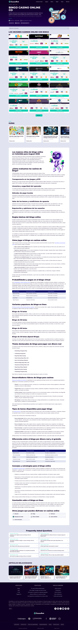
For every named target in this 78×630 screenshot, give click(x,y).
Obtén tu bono (19, 47)
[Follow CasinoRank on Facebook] (55, 609)
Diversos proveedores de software (19, 380)
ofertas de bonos (17, 411)
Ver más (38, 115)
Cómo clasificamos (58, 594)
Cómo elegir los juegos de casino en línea (37, 590)
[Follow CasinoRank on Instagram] (58, 609)
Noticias (67, 1)
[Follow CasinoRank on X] (60, 609)
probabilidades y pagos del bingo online (22, 282)
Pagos (57, 1)
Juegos (46, 1)
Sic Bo (19, 592)
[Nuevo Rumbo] (46, 619)
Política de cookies (40, 628)
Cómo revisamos (58, 592)
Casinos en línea (39, 1)
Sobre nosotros (58, 588)
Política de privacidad (58, 596)
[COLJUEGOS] (21, 619)
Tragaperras (18, 594)
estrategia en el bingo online (19, 468)
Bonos (52, 1)
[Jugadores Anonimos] (29, 619)
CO (9, 608)
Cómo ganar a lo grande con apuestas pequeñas (38, 592)
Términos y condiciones (23, 628)
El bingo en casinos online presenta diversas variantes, (23, 307)
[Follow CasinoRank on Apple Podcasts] (68, 609)
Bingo (19, 588)
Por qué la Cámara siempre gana (37, 588)
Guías (62, 1)
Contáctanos (58, 590)
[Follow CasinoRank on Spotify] (66, 609)
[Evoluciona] (37, 619)
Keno (19, 590)
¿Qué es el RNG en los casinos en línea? (38, 594)
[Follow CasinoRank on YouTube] (63, 609)
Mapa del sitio (56, 628)
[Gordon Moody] (52, 619)
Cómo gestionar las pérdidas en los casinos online (38, 596)
